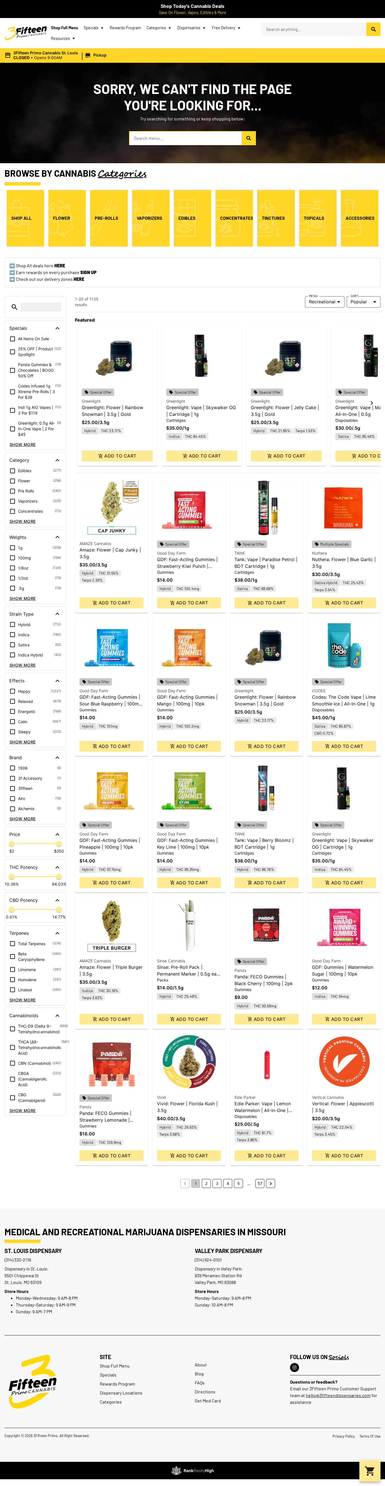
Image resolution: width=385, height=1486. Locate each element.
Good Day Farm (171, 553)
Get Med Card (208, 1400)
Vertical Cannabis (328, 1097)
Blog (199, 1373)
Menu (313, 296)
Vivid (161, 1097)
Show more (23, 444)
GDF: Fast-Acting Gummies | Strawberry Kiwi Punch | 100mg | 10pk (187, 566)
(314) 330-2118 (18, 1259)
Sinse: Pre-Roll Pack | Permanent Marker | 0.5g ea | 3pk (188, 973)
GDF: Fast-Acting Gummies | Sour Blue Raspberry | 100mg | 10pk (110, 703)
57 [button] (260, 1183)
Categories (156, 27)
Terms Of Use (369, 1436)
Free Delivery (223, 27)
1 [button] (196, 1183)
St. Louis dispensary (33, 1250)
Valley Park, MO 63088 (215, 1282)
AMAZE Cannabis (95, 543)
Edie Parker (245, 1097)
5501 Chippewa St (22, 1275)
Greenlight (91, 401)
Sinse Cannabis (171, 960)
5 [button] (238, 1183)
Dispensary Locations (121, 1392)
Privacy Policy (344, 1436)
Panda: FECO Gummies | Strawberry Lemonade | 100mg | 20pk (105, 1119)
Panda (240, 970)
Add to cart (120, 456)
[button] (56, 55)
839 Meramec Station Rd (218, 1275)
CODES (319, 690)
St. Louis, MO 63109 (23, 1282)
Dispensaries (188, 27)
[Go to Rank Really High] (192, 1470)
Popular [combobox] (359, 301)
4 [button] (228, 1183)
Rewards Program (125, 27)
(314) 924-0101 (208, 1259)
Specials (91, 27)
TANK (239, 553)
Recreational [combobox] (322, 301)
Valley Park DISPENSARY (228, 1250)
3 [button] (217, 1183)
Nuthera (319, 553)
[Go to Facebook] (294, 1367)
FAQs (200, 1382)
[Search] (373, 29)
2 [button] (206, 1183)
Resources (60, 38)
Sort (355, 296)
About (201, 1364)
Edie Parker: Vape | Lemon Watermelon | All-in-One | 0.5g (262, 1110)
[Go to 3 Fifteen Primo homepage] (26, 33)
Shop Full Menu (64, 27)
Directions (205, 1391)
